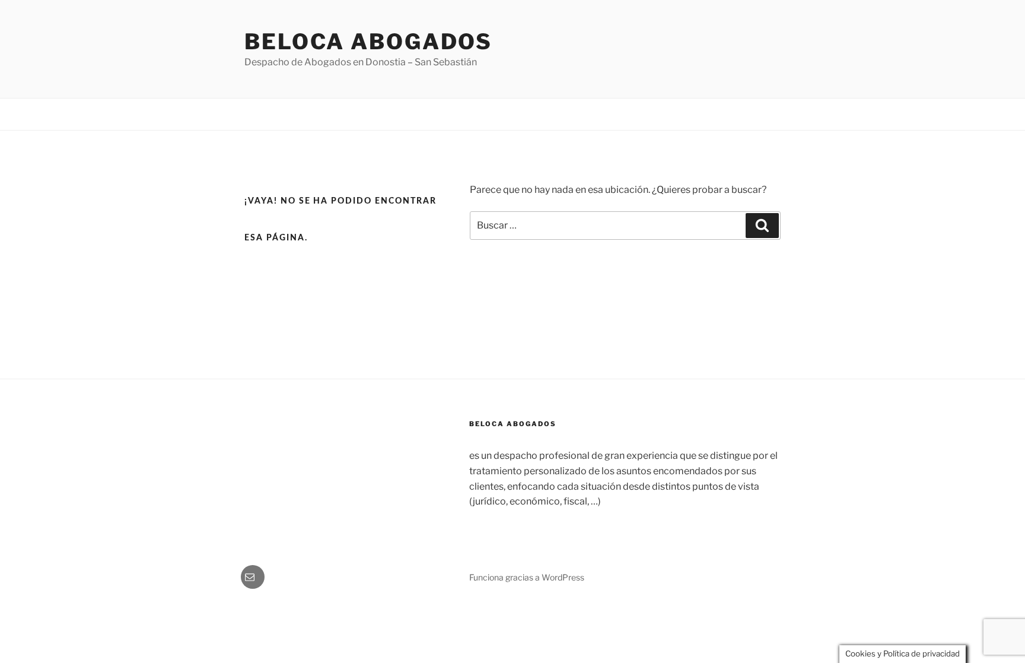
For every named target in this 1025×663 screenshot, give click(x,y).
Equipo (591, 114)
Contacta (765, 114)
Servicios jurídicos (654, 114)
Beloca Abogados (368, 41)
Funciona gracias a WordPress (526, 577)
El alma (719, 114)
